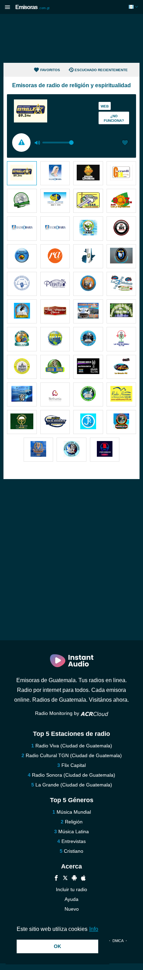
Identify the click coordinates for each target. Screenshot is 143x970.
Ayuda (71, 899)
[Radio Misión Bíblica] (55, 311)
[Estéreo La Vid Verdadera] (21, 339)
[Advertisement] (71, 38)
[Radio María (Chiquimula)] (21, 228)
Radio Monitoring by (58, 713)
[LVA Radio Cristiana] (121, 228)
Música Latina (73, 831)
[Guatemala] (134, 7)
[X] (65, 879)
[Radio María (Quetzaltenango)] (55, 228)
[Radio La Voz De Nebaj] (121, 339)
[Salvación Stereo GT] (88, 366)
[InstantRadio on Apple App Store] (83, 879)
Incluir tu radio (71, 889)
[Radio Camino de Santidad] (88, 256)
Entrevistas (73, 841)
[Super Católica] (121, 256)
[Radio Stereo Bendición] (104, 449)
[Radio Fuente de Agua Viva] (121, 311)
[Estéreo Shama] (55, 366)
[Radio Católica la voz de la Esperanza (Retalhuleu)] (88, 228)
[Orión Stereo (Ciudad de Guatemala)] (55, 200)
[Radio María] (55, 173)
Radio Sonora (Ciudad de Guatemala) (73, 775)
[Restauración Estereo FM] (71, 449)
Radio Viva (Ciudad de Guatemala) (73, 745)
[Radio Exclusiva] (21, 283)
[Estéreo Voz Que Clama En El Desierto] (55, 422)
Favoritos (50, 70)
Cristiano (73, 851)
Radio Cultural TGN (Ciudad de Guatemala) (74, 755)
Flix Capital (73, 765)
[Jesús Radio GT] (88, 422)
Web (105, 106)
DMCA (117, 941)
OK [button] (57, 946)
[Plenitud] (55, 283)
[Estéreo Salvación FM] (88, 394)
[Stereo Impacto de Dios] (88, 311)
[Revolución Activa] (55, 256)
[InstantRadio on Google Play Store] (74, 879)
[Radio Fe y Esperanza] (21, 422)
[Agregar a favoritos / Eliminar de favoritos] (125, 143)
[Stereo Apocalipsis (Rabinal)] (21, 200)
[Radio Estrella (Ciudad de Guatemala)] (21, 173)
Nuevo (72, 909)
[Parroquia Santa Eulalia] (21, 366)
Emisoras (32, 7)
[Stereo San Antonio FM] (121, 366)
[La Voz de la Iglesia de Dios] (21, 394)
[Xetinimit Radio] (121, 283)
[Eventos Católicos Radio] (88, 173)
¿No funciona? (114, 118)
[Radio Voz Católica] (88, 283)
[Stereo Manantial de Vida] (121, 422)
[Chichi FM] (21, 311)
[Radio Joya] (55, 339)
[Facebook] (56, 879)
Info (93, 929)
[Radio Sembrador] (21, 256)
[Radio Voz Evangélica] (38, 449)
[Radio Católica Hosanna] (121, 394)
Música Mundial (74, 812)
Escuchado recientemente (101, 70)
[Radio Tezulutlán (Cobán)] (88, 200)
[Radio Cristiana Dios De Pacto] (88, 339)
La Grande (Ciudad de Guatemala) (73, 785)
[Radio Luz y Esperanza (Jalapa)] (121, 200)
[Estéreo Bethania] (55, 394)
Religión (74, 821)
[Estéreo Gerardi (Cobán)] (121, 173)
